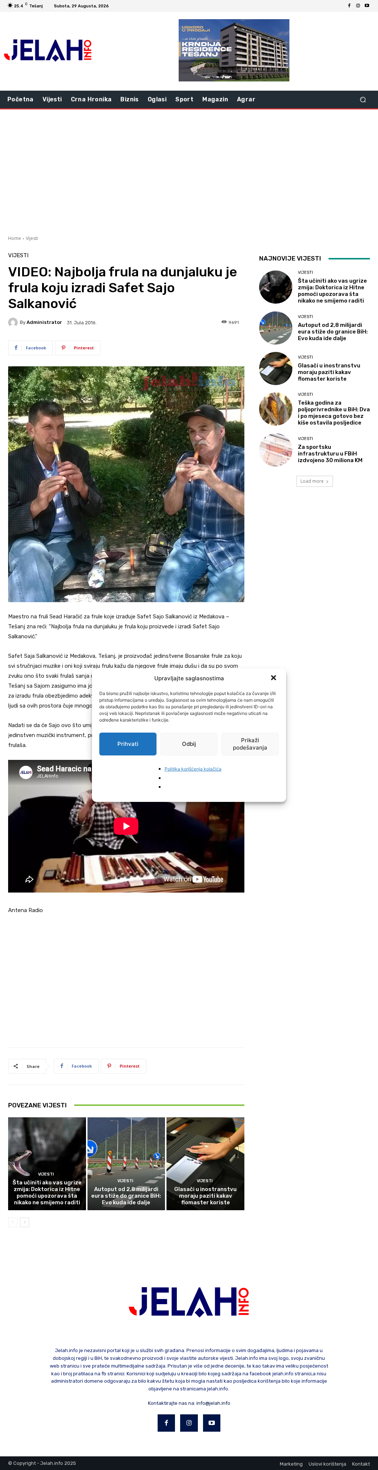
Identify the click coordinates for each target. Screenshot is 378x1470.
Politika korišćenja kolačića (193, 769)
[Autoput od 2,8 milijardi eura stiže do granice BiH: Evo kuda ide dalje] (126, 1164)
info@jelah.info (213, 1403)
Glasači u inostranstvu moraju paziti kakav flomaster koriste (205, 1196)
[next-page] (24, 1222)
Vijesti (32, 238)
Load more (312, 481)
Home (14, 238)
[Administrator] (14, 322)
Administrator (44, 322)
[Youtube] (366, 5)
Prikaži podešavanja (250, 744)
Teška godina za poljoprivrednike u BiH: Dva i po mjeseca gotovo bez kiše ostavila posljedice (334, 412)
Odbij (189, 743)
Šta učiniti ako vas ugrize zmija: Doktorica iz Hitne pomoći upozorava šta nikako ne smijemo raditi (47, 1192)
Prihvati (127, 743)
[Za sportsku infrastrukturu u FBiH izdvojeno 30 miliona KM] (275, 450)
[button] (274, 678)
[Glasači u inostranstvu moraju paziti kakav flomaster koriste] (205, 1164)
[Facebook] (349, 5)
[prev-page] (12, 1222)
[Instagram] (358, 5)
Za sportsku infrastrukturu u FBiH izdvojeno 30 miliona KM (330, 454)
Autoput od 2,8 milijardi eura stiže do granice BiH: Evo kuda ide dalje (126, 1196)
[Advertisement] (189, 171)
